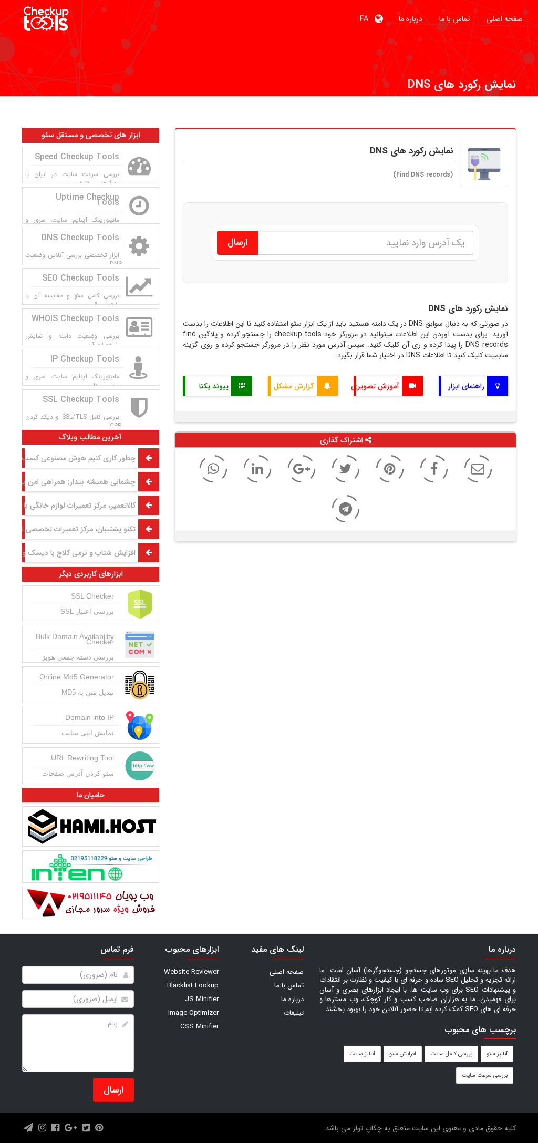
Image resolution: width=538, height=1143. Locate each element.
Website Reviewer (191, 971)
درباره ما (410, 19)
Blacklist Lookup (193, 985)
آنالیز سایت (362, 1053)
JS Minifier (202, 999)
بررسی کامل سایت (451, 1053)
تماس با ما (454, 19)
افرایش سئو (402, 1053)
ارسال (113, 1090)
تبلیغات (294, 1012)
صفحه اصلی (505, 19)
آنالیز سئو (497, 1053)
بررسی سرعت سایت (485, 1075)
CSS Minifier (199, 1026)
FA (367, 19)
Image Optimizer (193, 1012)
